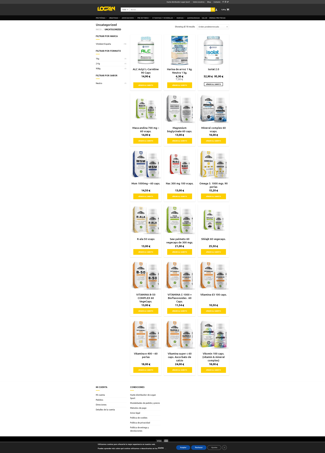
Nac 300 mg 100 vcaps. (179, 183)
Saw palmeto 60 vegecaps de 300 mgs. (179, 241)
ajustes (161, 448)
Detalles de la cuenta (105, 409)
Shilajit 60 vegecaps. (213, 239)
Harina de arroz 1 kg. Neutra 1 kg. (179, 71)
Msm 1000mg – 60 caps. (146, 183)
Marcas (180, 18)
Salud (204, 18)
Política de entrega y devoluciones (139, 429)
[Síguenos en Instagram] (225, 2)
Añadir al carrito (213, 84)
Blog (209, 2)
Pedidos (99, 400)
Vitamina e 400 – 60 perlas (146, 355)
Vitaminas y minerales (162, 18)
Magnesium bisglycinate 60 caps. (179, 129)
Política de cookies (138, 418)
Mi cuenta (100, 395)
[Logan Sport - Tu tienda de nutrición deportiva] (106, 10)
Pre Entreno (143, 18)
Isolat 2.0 (213, 69)
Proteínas (100, 18)
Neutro (99, 83)
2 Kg (98, 63)
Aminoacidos (128, 18)
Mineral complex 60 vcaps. (213, 129)
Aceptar (183, 447)
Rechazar (199, 447)
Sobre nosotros (199, 2)
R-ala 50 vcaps (146, 239)
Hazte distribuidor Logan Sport (178, 2)
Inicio (99, 29)
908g (98, 68)
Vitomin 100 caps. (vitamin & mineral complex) (213, 357)
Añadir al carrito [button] (145, 85)
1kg (97, 58)
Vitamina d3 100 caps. (213, 294)
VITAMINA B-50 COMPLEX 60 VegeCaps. (145, 298)
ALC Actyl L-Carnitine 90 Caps (146, 71)
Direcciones (101, 405)
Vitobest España (103, 44)
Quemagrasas (193, 18)
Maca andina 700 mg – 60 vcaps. (145, 129)
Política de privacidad (140, 423)
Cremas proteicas (217, 18)
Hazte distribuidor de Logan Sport (143, 396)
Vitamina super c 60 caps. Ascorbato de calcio (180, 357)
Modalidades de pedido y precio (145, 403)
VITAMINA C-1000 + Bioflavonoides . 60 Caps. (180, 298)
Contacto (217, 2)
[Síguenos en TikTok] (228, 2)
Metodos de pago (138, 408)
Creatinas (113, 18)
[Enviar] (213, 9)
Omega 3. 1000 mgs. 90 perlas (213, 185)
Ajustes (214, 447)
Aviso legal (135, 413)
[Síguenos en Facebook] (223, 2)
